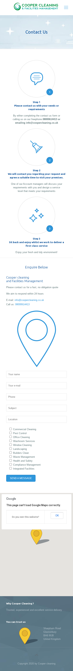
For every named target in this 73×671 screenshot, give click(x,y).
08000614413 (22, 304)
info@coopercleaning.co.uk (29, 300)
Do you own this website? (25, 517)
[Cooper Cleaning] (36, 7)
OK (57, 515)
